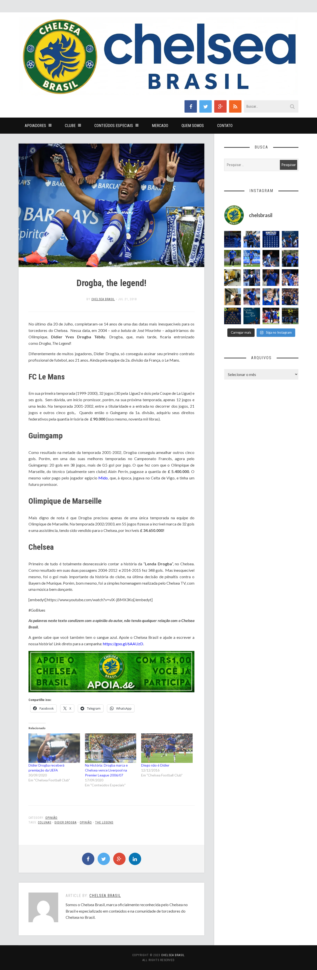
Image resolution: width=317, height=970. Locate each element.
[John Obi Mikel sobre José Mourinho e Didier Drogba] (232, 277)
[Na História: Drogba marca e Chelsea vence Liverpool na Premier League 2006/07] (110, 748)
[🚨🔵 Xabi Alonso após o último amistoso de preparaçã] (271, 316)
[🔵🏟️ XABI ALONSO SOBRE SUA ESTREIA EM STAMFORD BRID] (290, 296)
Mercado (160, 125)
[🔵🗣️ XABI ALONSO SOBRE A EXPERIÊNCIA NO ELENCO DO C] (290, 258)
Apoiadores (35, 125)
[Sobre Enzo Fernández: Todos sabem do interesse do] (271, 258)
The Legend (104, 822)
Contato (225, 125)
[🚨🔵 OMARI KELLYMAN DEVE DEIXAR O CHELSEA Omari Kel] (251, 258)
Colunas (44, 822)
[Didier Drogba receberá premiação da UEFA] (54, 748)
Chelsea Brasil (103, 299)
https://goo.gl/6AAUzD (123, 643)
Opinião (51, 818)
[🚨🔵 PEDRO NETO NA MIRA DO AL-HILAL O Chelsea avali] (251, 296)
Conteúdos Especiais (113, 125)
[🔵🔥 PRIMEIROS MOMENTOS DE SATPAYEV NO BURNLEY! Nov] (232, 296)
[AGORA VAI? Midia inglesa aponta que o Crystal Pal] (232, 239)
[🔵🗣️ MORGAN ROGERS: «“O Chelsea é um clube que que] (251, 277)
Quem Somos (193, 125)
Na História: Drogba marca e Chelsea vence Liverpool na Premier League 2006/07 (106, 770)
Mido (103, 477)
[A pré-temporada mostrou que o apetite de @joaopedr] (251, 316)
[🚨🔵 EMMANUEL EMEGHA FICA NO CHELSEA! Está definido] (232, 258)
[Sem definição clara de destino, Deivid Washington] (251, 239)
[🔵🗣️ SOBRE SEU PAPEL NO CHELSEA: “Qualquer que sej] (290, 239)
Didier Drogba (65, 822)
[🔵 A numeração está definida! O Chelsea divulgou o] (271, 239)
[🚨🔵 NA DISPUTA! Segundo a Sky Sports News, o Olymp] (271, 277)
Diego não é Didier (155, 765)
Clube (70, 125)
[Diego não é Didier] (167, 748)
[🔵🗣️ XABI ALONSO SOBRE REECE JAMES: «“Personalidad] (290, 277)
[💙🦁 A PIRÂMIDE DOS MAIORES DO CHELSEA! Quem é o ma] (232, 316)
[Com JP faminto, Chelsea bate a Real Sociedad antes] (290, 316)
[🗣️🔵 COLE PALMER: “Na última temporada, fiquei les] (271, 296)
